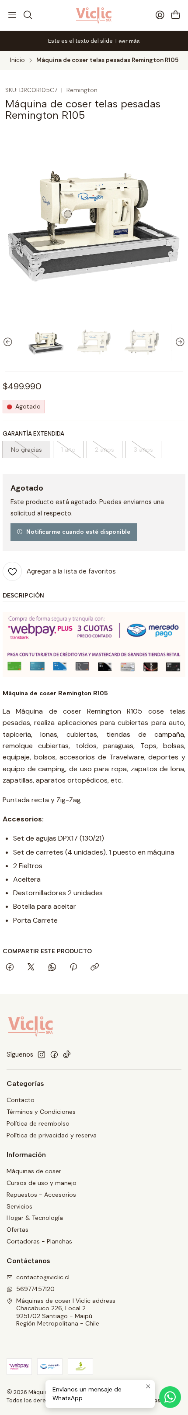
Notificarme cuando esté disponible (78, 531)
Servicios (19, 1206)
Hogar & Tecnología (35, 1218)
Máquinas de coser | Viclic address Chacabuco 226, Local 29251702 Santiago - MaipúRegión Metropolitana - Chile (65, 1312)
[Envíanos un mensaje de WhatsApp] (170, 1397)
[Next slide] (178, 342)
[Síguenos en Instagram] (41, 1054)
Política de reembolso (38, 1123)
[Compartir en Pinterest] (73, 967)
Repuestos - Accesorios (41, 1195)
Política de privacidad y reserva (52, 1135)
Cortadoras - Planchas (39, 1241)
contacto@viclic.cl (43, 1277)
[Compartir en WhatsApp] (52, 967)
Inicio (17, 60)
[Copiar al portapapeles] (94, 967)
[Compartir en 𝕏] (31, 967)
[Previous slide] (9, 342)
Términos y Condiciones (41, 1112)
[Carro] (176, 15)
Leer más (127, 41)
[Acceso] (160, 15)
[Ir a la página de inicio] (94, 15)
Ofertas (17, 1229)
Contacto (21, 1100)
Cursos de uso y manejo (42, 1183)
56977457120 (35, 1289)
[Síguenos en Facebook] (54, 1054)
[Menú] (12, 15)
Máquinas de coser (34, 1171)
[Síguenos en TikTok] (67, 1054)
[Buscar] (28, 15)
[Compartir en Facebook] (10, 967)
